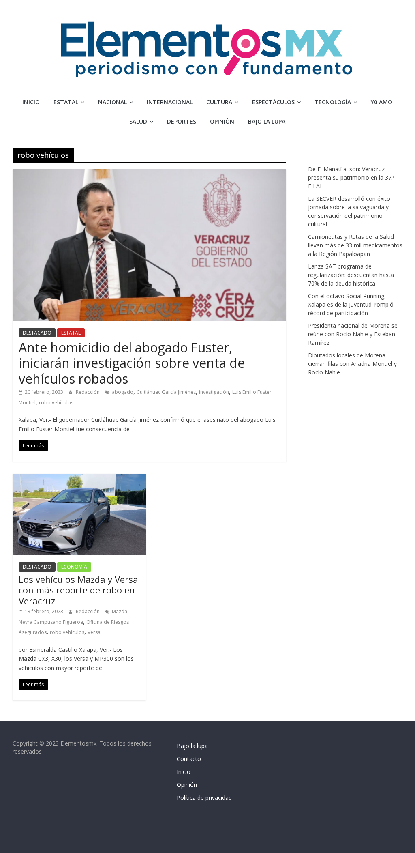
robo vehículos (56, 402)
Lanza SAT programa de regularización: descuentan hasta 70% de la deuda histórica (351, 274)
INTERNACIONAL (170, 102)
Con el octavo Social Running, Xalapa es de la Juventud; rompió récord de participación (351, 304)
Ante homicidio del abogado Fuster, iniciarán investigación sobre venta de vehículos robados (132, 363)
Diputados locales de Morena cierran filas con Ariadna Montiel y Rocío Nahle (352, 363)
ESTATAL (65, 102)
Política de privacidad (204, 797)
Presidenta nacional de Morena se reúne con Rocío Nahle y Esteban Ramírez (353, 334)
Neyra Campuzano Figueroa (51, 622)
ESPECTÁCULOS (273, 102)
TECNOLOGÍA (332, 102)
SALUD (138, 121)
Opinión (187, 785)
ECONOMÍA (74, 566)
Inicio (31, 102)
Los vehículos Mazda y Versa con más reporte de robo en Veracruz (78, 590)
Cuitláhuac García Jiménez (166, 392)
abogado (122, 392)
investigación (214, 392)
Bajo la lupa (266, 121)
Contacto (189, 759)
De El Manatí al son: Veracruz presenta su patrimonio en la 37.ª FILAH (351, 177)
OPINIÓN (222, 121)
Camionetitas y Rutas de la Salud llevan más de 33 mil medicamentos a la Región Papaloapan (355, 245)
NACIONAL (112, 102)
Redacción (88, 392)
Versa (94, 632)
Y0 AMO (381, 102)
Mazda (119, 611)
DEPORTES (181, 121)
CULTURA (219, 102)
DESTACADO (37, 332)
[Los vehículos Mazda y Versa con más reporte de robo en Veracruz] (79, 478)
